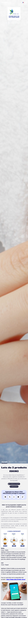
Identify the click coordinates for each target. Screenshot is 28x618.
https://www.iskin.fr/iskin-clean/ (15, 579)
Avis (16, 462)
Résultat (11, 462)
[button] (23, 2)
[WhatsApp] (14, 496)
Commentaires (22, 462)
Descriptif (4, 462)
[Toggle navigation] (26, 2)
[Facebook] (5, 496)
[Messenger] (18, 496)
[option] (4, 462)
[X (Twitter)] (9, 496)
